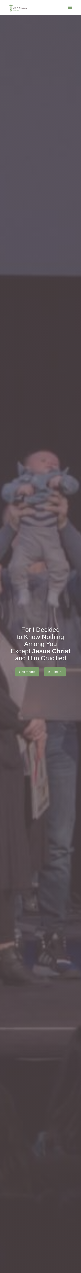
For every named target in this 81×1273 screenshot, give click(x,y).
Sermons (27, 672)
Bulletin (55, 672)
